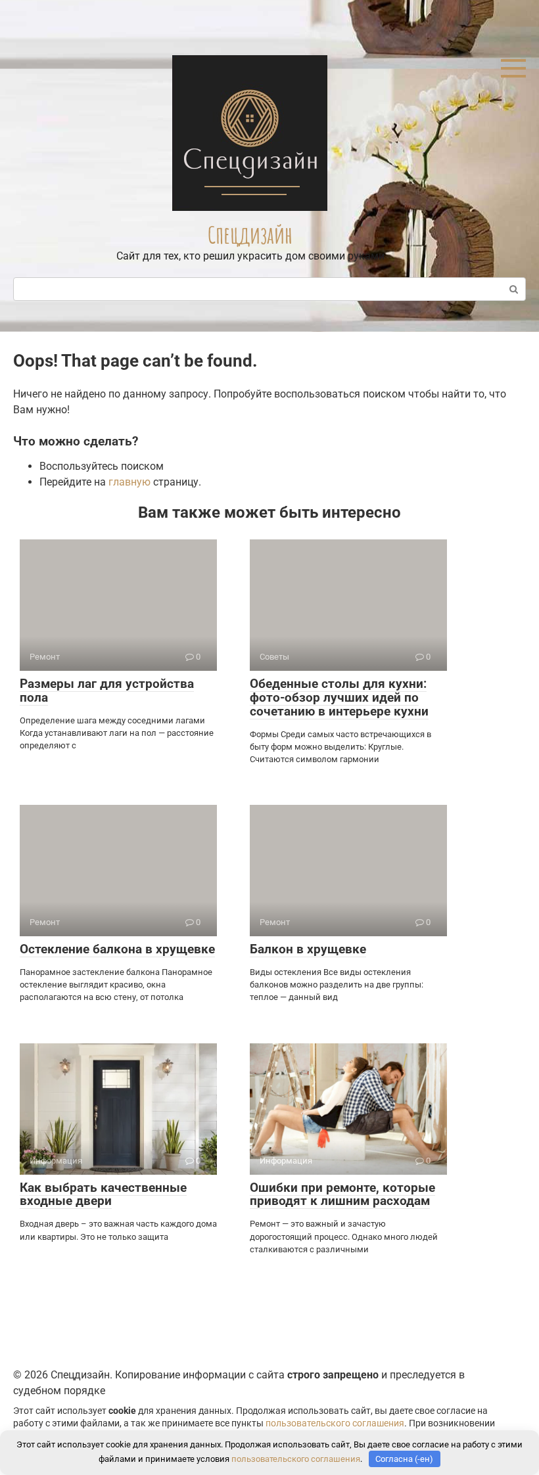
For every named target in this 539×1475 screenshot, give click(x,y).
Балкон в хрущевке (308, 949)
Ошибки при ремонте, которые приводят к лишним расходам (342, 1194)
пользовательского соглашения (335, 1423)
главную (129, 482)
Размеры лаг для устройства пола (107, 690)
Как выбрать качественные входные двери (103, 1194)
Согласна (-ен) (404, 1459)
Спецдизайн (250, 234)
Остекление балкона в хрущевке (117, 949)
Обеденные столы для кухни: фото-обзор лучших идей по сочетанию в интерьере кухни (339, 697)
